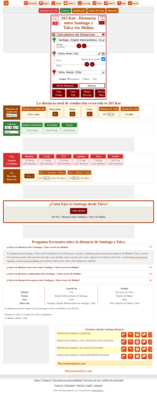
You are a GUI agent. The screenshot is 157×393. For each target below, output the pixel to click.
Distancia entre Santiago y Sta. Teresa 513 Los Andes (80, 347)
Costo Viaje (73, 93)
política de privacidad (112, 380)
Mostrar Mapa (101, 93)
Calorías (65, 10)
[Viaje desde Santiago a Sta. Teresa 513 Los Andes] (131, 349)
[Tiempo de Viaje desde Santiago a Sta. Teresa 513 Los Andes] (137, 349)
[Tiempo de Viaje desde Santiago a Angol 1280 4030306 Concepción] (137, 356)
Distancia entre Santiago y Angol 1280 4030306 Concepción (83, 355)
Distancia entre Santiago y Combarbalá (73, 333)
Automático (74, 79)
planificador (79, 10)
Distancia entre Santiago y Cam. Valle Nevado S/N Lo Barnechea (85, 340)
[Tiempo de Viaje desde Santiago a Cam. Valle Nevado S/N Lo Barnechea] (137, 342)
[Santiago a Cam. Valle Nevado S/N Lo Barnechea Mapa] (144, 342)
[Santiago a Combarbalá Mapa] (144, 335)
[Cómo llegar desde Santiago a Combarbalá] (124, 335)
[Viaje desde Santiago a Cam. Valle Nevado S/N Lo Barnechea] (131, 342)
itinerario (112, 10)
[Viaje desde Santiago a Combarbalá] (131, 335)
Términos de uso (92, 380)
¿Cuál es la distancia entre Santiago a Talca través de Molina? (37, 247)
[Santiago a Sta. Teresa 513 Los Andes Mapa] (144, 349)
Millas (86, 79)
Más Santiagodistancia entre (72, 363)
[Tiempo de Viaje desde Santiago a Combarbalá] (137, 335)
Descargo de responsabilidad (67, 380)
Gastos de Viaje (96, 10)
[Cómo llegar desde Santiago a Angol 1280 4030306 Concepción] (124, 356)
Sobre (37, 380)
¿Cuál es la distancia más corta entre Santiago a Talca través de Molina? (42, 267)
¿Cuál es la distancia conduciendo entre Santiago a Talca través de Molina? (44, 274)
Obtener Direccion (87, 93)
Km (95, 79)
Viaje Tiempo (58, 93)
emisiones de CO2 (49, 10)
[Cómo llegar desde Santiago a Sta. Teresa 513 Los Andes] (124, 349)
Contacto (46, 380)
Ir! (55, 114)
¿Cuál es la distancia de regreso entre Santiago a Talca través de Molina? (43, 280)
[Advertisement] (26, 34)
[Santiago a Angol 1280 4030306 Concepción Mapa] (144, 356)
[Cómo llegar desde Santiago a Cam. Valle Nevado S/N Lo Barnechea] (124, 342)
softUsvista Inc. (97, 390)
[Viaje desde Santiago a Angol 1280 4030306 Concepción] (131, 356)
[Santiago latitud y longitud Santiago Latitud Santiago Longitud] (151, 335)
